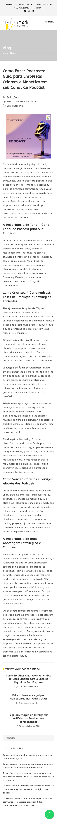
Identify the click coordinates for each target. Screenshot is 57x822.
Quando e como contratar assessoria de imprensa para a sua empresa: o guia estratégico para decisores (28, 789)
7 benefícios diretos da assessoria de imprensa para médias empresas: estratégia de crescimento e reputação (28, 776)
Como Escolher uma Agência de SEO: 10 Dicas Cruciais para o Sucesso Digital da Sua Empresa (28, 679)
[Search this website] (28, 738)
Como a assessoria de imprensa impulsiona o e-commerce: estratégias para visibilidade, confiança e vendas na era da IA (27, 802)
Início (5, 53)
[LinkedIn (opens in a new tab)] (32, 11)
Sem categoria (15, 106)
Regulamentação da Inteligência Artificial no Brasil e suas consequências (28, 718)
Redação (12, 97)
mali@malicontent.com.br (31, 8)
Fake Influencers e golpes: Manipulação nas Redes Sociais (28, 697)
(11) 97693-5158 (41, 4)
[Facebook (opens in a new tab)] (25, 11)
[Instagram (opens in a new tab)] (29, 11)
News (13, 53)
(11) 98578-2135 (22, 4)
